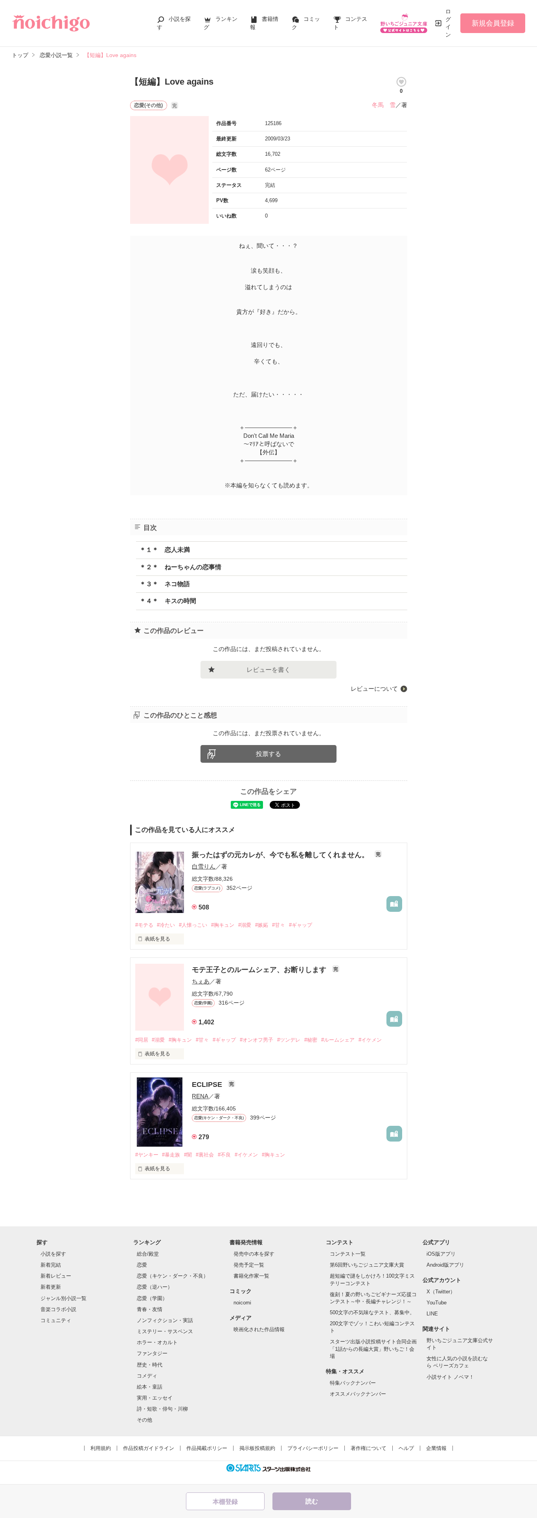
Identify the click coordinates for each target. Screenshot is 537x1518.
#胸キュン (222, 925)
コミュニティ (55, 1320)
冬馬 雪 (383, 104)
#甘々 (278, 925)
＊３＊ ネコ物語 (165, 584)
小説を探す (53, 1254)
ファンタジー (152, 1353)
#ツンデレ (288, 1040)
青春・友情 (149, 1309)
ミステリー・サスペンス (165, 1331)
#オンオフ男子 (256, 1040)
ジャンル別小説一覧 (63, 1298)
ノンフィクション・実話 (165, 1320)
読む (311, 1501)
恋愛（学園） (152, 1298)
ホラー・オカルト (157, 1342)
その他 (144, 1420)
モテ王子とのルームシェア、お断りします (260, 970)
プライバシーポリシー (312, 1448)
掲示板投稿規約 (257, 1448)
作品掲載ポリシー (206, 1448)
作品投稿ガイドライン (148, 1448)
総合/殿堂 (148, 1254)
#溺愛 (244, 925)
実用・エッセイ (155, 1398)
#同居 (141, 1040)
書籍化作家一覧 (251, 1276)
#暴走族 (171, 1155)
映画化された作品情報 (259, 1329)
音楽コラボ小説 (58, 1309)
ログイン (448, 23)
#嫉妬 (261, 925)
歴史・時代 (149, 1365)
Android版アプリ (445, 1265)
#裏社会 (205, 1155)
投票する (268, 754)
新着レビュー (55, 1276)
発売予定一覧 (249, 1265)
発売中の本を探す (254, 1254)
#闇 (188, 1155)
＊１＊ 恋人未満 (165, 549)
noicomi (242, 1303)
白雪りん (203, 866)
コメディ (147, 1376)
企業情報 (436, 1448)
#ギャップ (300, 925)
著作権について (368, 1448)
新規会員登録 (493, 23)
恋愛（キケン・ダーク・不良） (172, 1276)
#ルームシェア (338, 1040)
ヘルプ (406, 1448)
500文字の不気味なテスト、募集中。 (372, 1312)
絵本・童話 (149, 1387)
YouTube (437, 1303)
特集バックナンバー (353, 1383)
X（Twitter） (441, 1292)
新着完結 (50, 1265)
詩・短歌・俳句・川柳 (162, 1409)
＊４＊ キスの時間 (168, 601)
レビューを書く (268, 669)
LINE (432, 1314)
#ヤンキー (146, 1155)
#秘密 (310, 1040)
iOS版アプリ (441, 1254)
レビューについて (374, 688)
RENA (200, 1096)
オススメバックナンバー (358, 1394)
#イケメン (370, 1040)
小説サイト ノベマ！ (450, 1377)
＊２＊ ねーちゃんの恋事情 (180, 567)
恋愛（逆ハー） (155, 1287)
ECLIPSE (208, 1084)
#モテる (144, 925)
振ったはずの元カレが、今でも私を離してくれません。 (281, 855)
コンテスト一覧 (348, 1254)
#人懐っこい (193, 925)
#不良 (224, 1155)
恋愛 (142, 1265)
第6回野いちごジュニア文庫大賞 (367, 1265)
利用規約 (100, 1448)
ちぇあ (201, 981)
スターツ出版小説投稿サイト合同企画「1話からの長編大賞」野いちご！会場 (373, 1349)
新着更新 (50, 1287)
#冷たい (166, 925)
